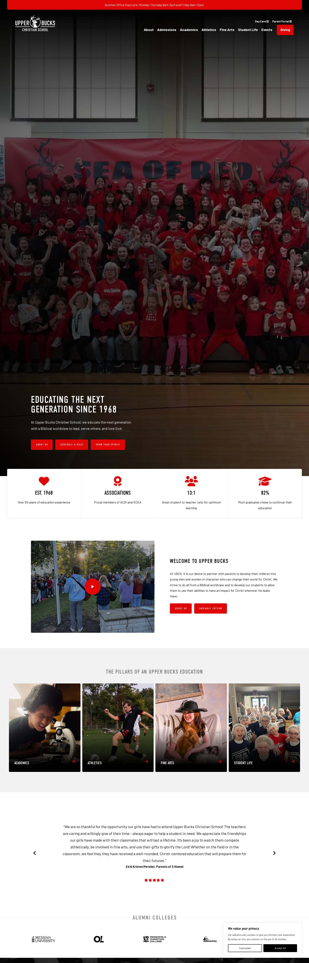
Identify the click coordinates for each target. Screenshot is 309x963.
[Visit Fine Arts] (191, 727)
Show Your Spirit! (108, 444)
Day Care (260, 21)
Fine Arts (227, 29)
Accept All (280, 948)
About (149, 29)
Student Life (248, 29)
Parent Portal (281, 21)
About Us (42, 444)
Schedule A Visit (72, 444)
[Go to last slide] (35, 853)
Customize (245, 948)
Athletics (209, 29)
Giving (285, 29)
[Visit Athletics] (118, 727)
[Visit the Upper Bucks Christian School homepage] (35, 23)
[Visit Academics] (44, 727)
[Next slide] (274, 853)
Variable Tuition (210, 608)
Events (266, 29)
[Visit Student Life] (264, 727)
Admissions (166, 29)
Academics (189, 29)
